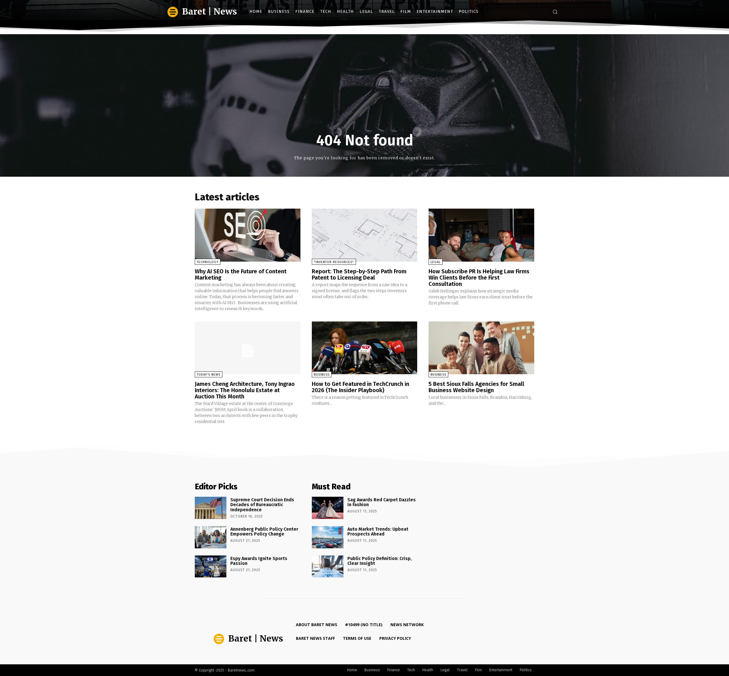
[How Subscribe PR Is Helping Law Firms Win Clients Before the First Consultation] (481, 235)
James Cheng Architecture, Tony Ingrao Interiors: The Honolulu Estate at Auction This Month (245, 390)
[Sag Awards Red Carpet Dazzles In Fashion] (327, 508)
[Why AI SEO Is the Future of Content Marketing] (247, 235)
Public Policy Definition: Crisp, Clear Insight (379, 561)
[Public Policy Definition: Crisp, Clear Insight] (327, 566)
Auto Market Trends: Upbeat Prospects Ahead (377, 531)
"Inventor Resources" (334, 262)
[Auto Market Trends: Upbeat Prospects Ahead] (327, 537)
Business (321, 374)
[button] (555, 11)
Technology (207, 262)
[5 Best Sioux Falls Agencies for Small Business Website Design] (481, 347)
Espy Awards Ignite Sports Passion (258, 561)
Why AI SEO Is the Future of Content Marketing (240, 274)
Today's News (208, 374)
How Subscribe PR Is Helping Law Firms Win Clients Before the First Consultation (479, 277)
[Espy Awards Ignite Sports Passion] (210, 566)
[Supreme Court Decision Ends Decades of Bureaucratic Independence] (210, 508)
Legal (436, 262)
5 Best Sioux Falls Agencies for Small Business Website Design (476, 387)
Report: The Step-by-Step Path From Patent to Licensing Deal (359, 274)
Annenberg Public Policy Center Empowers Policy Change (264, 531)
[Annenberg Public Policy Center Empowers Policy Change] (210, 537)
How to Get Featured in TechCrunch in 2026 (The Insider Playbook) (360, 387)
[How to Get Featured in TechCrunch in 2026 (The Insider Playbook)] (364, 347)
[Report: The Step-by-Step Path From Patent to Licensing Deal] (364, 235)
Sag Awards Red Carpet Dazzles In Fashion (381, 502)
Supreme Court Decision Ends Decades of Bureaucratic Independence (262, 504)
